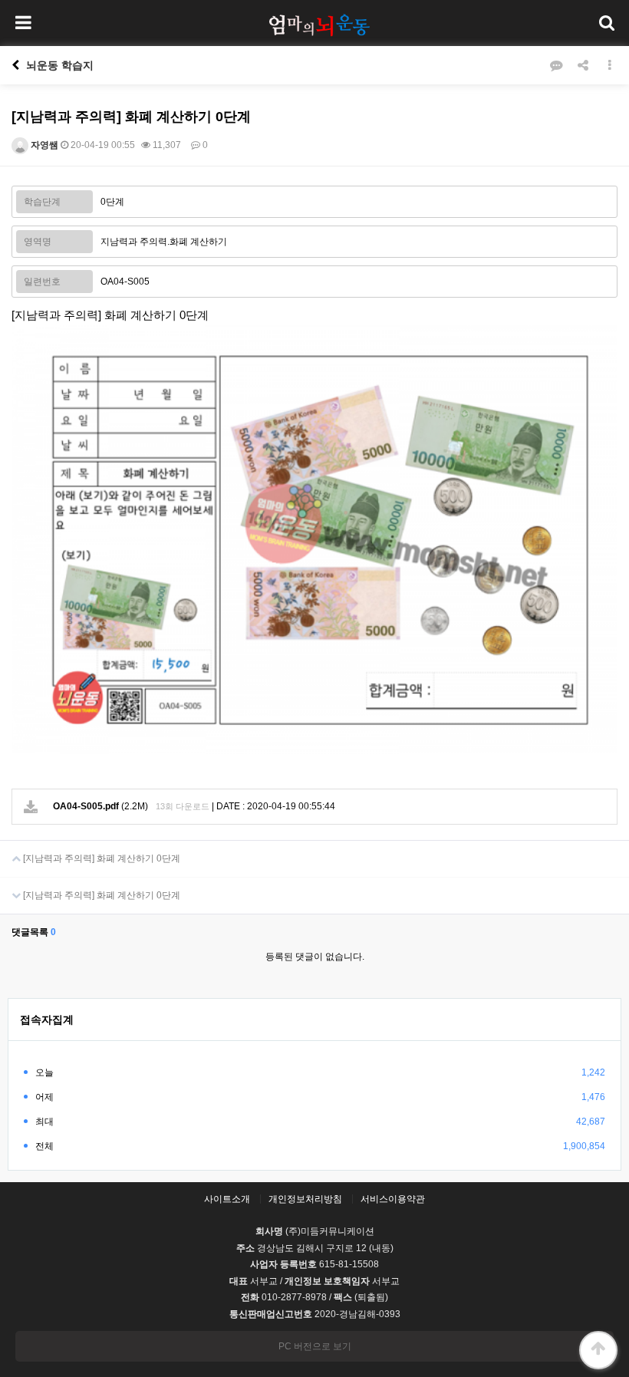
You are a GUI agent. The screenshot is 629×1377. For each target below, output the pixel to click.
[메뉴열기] (23, 23)
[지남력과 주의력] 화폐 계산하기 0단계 (100, 858)
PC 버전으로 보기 (314, 1346)
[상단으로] (598, 1350)
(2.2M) (100, 806)
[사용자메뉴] (606, 23)
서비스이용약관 (393, 1199)
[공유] (582, 65)
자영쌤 (43, 145)
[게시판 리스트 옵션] (609, 65)
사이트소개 (227, 1199)
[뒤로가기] (15, 65)
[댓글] (556, 65)
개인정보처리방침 (305, 1199)
